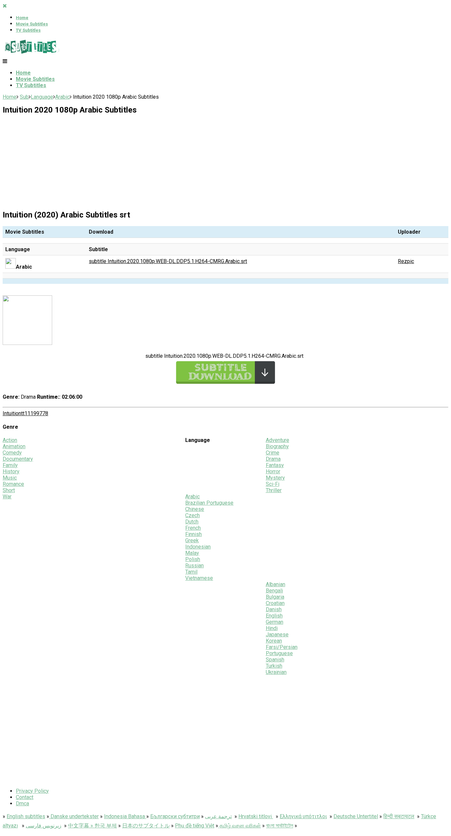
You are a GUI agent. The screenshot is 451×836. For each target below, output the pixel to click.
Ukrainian (276, 672)
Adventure (277, 440)
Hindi (272, 628)
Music (10, 478)
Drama (273, 459)
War (7, 496)
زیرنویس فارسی (43, 825)
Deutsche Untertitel (355, 816)
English (274, 616)
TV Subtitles (28, 30)
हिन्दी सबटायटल (398, 816)
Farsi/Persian (281, 647)
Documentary (18, 459)
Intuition (12, 413)
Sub (24, 97)
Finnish (193, 534)
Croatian (275, 603)
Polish (192, 559)
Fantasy (275, 465)
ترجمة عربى (218, 816)
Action (10, 440)
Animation (14, 446)
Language (42, 97)
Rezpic (406, 261)
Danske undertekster (74, 816)
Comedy (12, 453)
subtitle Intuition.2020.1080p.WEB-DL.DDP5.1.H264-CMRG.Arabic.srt (168, 261)
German (274, 622)
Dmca (22, 803)
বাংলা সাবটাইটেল (279, 825)
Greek (192, 540)
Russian (194, 565)
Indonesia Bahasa (125, 816)
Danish (274, 609)
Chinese (194, 509)
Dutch (191, 521)
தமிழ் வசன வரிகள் (239, 825)
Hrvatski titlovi (255, 816)
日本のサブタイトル (146, 825)
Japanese (277, 634)
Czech (192, 515)
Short (9, 490)
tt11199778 (34, 413)
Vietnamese (199, 578)
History (11, 471)
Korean (274, 641)
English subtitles (26, 816)
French (193, 528)
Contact (24, 797)
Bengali (274, 590)
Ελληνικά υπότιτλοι (303, 816)
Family (10, 465)
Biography (277, 446)
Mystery (275, 478)
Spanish (275, 659)
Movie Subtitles (32, 23)
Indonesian (198, 547)
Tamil (191, 572)
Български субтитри (175, 816)
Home (22, 17)
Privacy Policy (32, 791)
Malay (192, 553)
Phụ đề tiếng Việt (194, 825)
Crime (272, 453)
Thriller (274, 490)
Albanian (275, 584)
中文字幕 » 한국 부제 (92, 825)
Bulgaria (275, 597)
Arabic (62, 97)
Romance (13, 484)
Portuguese (279, 653)
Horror (273, 471)
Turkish (274, 666)
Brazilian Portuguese (209, 503)
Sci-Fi (272, 484)
